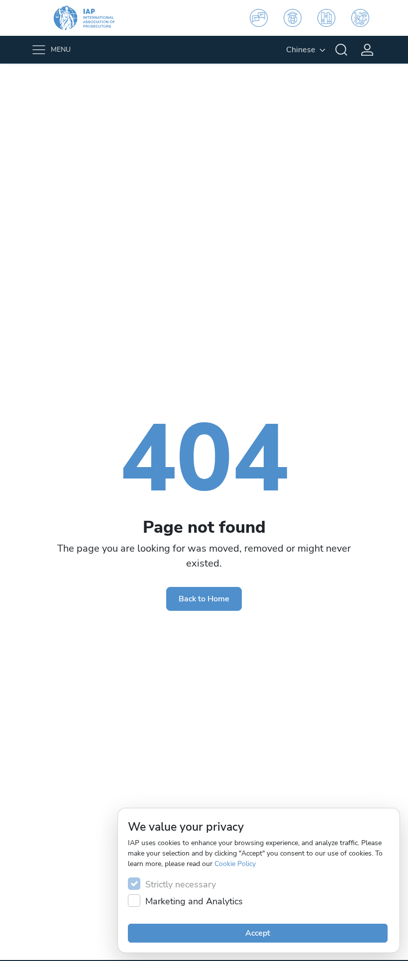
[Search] (341, 50)
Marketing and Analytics (194, 901)
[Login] (367, 50)
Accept (257, 933)
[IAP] (90, 18)
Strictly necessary (180, 884)
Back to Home (204, 598)
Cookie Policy (235, 863)
